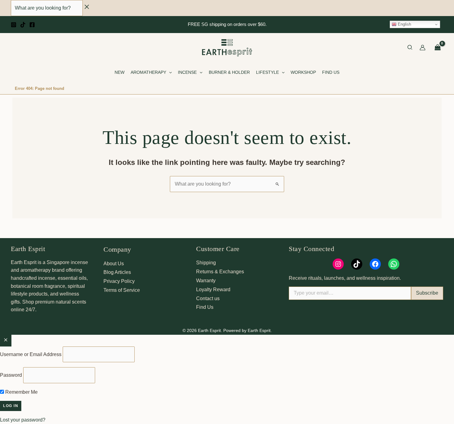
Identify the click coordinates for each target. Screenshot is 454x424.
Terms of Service (121, 290)
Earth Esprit (28, 249)
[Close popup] (5, 340)
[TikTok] (23, 24)
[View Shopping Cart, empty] (437, 47)
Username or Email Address (30, 354)
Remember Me (21, 392)
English (404, 24)
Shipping (206, 262)
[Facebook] (32, 24)
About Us (113, 263)
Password (11, 375)
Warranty (206, 280)
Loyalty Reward (213, 289)
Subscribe (427, 293)
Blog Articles (117, 272)
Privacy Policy (119, 281)
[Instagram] (13, 24)
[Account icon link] (422, 47)
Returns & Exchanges (220, 271)
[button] (410, 48)
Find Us (204, 307)
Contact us (208, 298)
